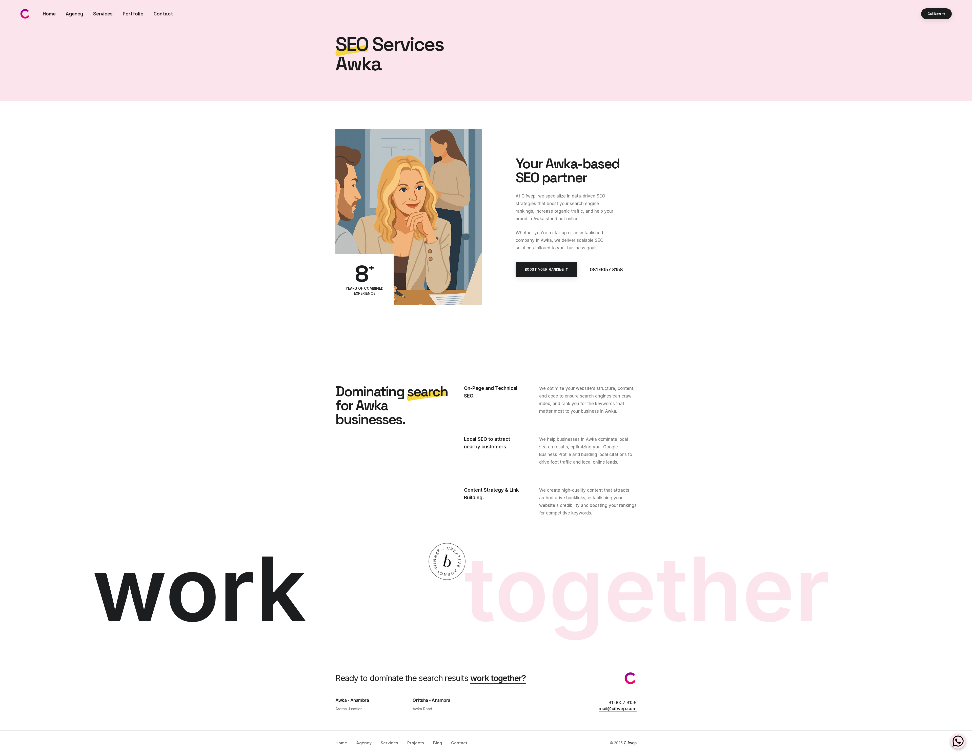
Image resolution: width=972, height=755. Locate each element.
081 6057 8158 (606, 269)
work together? (498, 678)
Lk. (5, 344)
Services (103, 14)
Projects (415, 742)
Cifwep (630, 742)
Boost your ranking (544, 269)
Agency (74, 14)
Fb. (5, 384)
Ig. (5, 371)
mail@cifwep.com (618, 708)
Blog (437, 742)
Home (49, 14)
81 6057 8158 (623, 702)
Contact (163, 14)
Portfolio (133, 14)
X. (5, 357)
